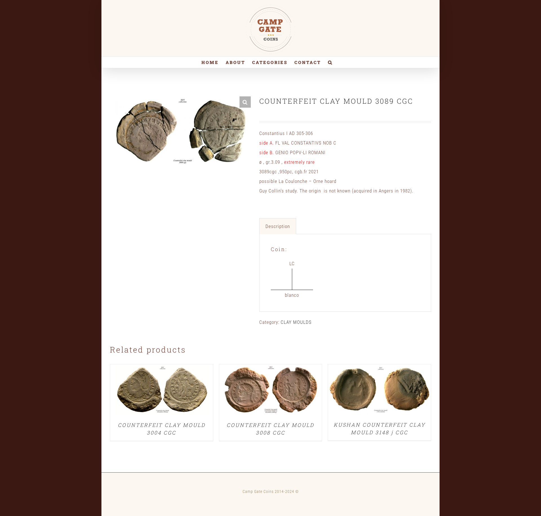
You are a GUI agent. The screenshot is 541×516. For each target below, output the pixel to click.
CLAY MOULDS (296, 322)
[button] (330, 62)
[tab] (277, 226)
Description (277, 226)
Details (161, 391)
